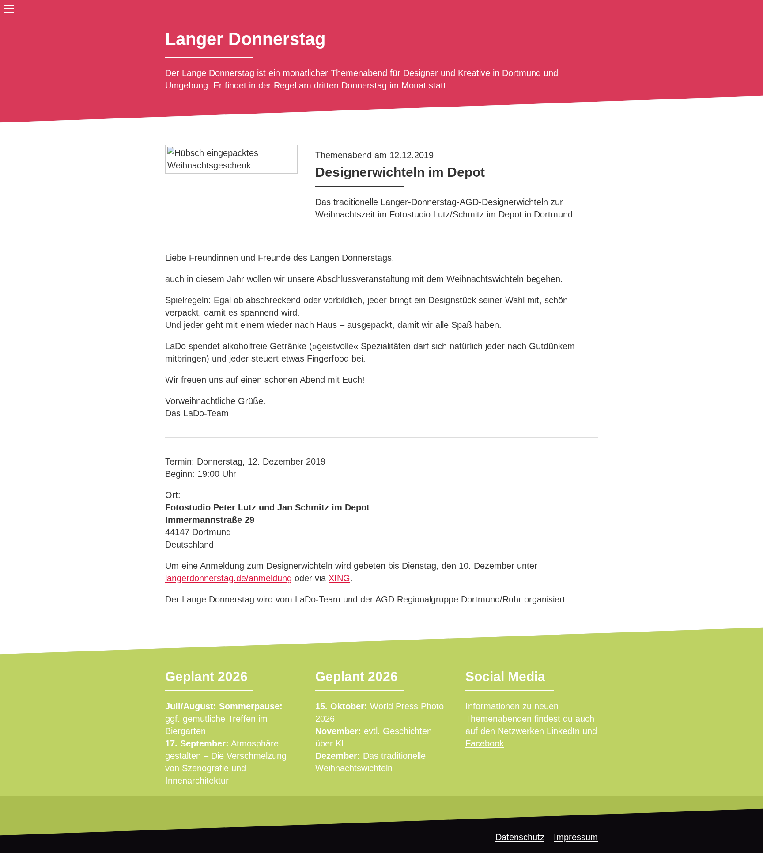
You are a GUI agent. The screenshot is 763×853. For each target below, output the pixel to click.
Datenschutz (519, 837)
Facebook (484, 743)
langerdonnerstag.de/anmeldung (228, 578)
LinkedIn (563, 731)
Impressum (576, 837)
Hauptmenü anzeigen (7, 7)
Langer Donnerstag (245, 39)
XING (339, 578)
